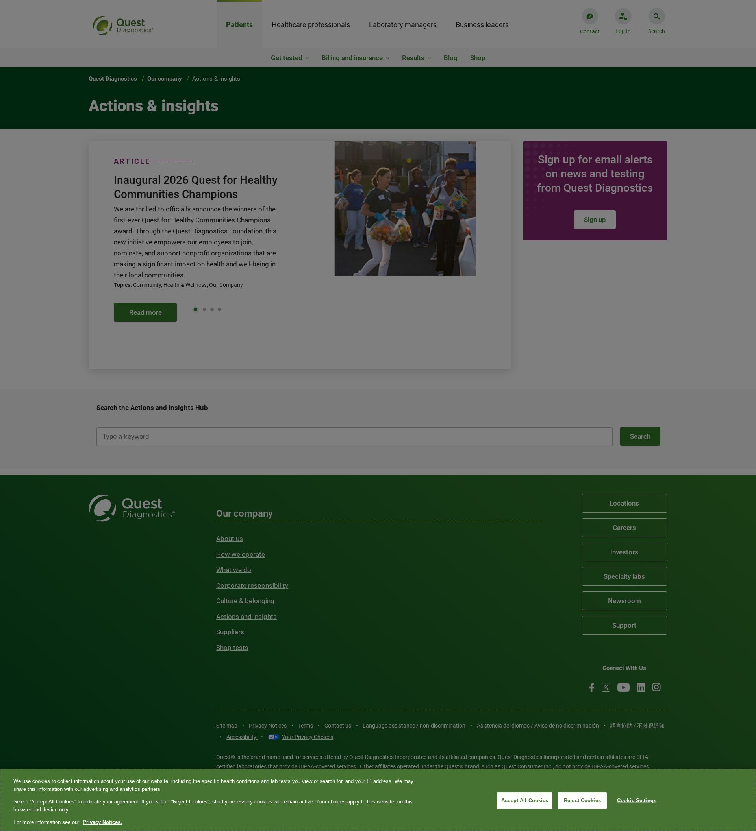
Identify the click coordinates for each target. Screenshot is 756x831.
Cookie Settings (636, 800)
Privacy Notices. (102, 822)
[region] (378, 800)
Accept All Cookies (524, 800)
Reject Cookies (582, 800)
